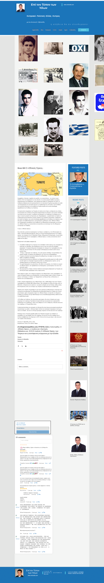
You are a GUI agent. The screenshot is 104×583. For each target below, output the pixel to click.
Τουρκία (19, 337)
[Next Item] (84, 177)
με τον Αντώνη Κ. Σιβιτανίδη (36, 22)
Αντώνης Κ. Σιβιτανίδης (23, 339)
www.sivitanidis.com (69, 5)
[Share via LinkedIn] (25, 346)
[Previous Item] (72, 177)
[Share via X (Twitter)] (22, 346)
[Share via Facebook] (18, 346)
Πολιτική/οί (20, 341)
